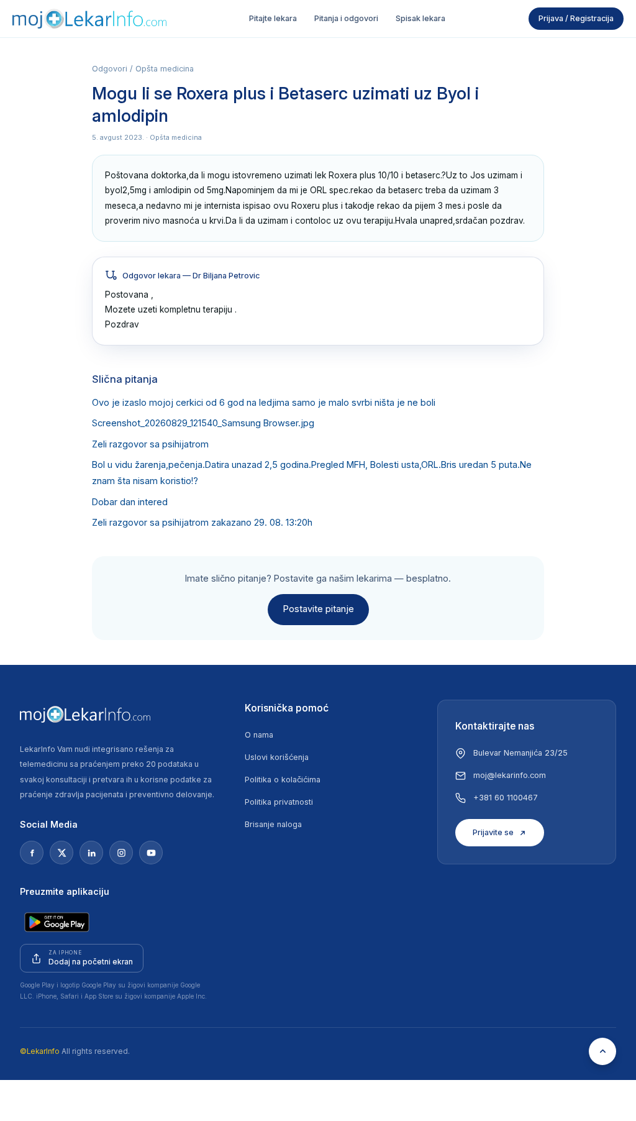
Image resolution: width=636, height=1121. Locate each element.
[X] (61, 852)
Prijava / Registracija (576, 18)
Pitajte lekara (273, 18)
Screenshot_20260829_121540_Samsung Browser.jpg (203, 423)
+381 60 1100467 (505, 797)
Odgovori (109, 68)
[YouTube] (151, 852)
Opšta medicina (164, 68)
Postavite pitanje (318, 609)
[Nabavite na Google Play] (57, 922)
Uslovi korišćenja (277, 757)
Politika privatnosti (279, 802)
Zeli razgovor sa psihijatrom (150, 444)
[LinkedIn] (91, 852)
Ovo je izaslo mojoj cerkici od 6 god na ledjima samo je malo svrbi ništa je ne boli (263, 402)
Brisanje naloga (273, 824)
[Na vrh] (602, 1051)
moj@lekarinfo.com (509, 775)
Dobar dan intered (130, 502)
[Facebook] (31, 852)
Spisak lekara (420, 18)
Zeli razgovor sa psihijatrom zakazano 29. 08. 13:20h (202, 522)
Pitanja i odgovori (346, 18)
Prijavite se (493, 832)
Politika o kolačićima (282, 779)
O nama (259, 734)
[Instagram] (121, 852)
